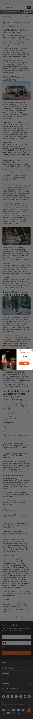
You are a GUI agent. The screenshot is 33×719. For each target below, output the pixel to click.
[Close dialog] (32, 350)
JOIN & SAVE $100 (24, 363)
